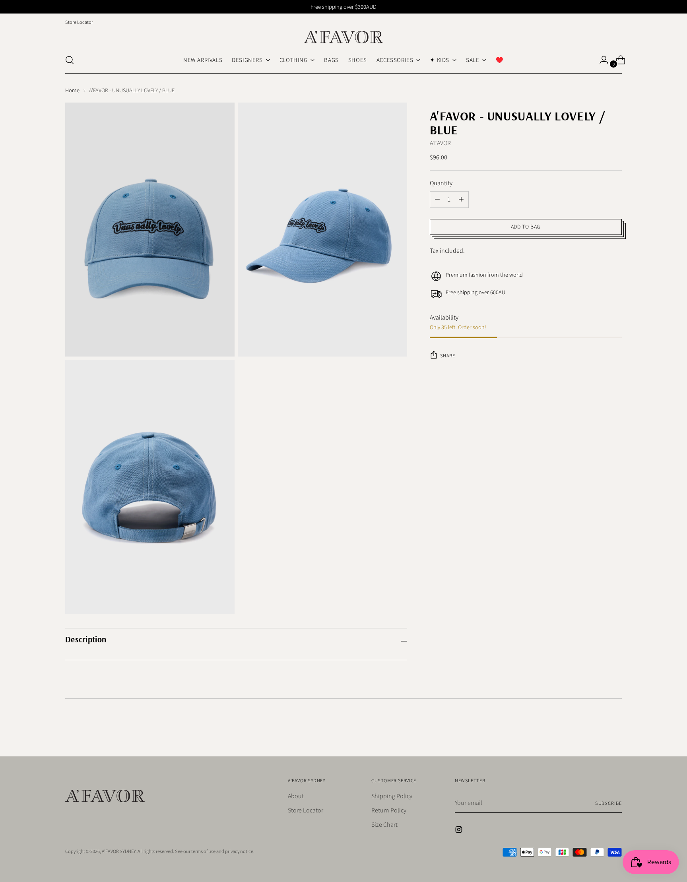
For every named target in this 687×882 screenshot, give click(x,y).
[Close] (443, 355)
